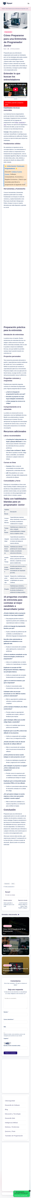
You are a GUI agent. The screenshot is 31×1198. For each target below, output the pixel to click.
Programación (8, 32)
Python (16, 122)
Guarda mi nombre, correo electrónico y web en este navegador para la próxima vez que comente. (14, 1035)
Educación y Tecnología (13, 1114)
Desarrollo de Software (12, 1105)
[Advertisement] (15, 267)
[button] (10, 895)
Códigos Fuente (16, 172)
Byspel (7, 892)
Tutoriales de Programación (14, 1136)
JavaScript (22, 122)
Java (5, 124)
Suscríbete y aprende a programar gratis (14, 103)
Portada (3, 8)
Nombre (6, 1012)
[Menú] (28, 3)
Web (5, 1026)
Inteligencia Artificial (11, 1122)
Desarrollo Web (10, 1118)
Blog (6, 1109)
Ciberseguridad (10, 1101)
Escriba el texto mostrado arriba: (12, 1045)
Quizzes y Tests (10, 1131)
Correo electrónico (9, 1019)
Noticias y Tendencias (12, 1127)
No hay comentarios (15, 48)
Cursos (7, 174)
